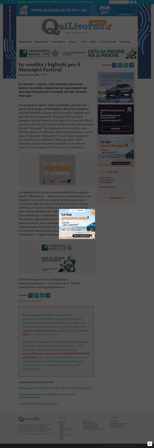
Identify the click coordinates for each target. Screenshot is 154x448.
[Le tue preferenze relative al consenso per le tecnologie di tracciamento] (150, 444)
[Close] (95, 209)
